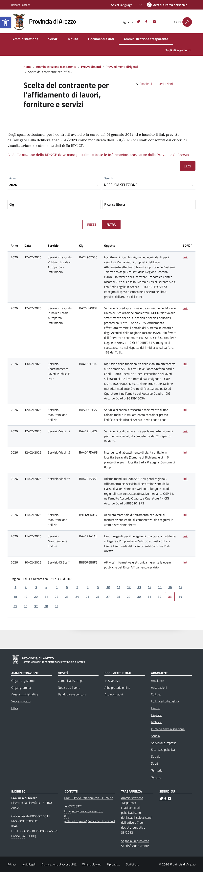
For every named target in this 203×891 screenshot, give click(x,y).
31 (149, 596)
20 (36, 596)
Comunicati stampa (70, 680)
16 (170, 587)
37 (36, 606)
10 (108, 587)
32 (159, 596)
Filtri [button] (187, 165)
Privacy (12, 864)
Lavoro (155, 708)
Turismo (156, 777)
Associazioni (159, 687)
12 (129, 587)
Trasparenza (112, 680)
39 (56, 606)
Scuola (155, 735)
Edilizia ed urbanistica (165, 701)
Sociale (155, 756)
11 (118, 587)
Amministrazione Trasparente (132, 800)
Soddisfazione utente (135, 845)
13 (139, 587)
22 (56, 596)
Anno (12, 178)
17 (180, 587)
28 (118, 596)
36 (25, 606)
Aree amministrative (24, 694)
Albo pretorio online (117, 687)
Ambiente (157, 680)
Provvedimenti (91, 66)
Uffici (14, 708)
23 (67, 596)
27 (108, 596)
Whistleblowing (91, 864)
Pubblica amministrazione (168, 729)
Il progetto (113, 864)
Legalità (156, 715)
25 (87, 596)
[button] (5, 22)
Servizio (108, 178)
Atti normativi (113, 694)
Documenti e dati (101, 39)
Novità (73, 39)
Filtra (111, 224)
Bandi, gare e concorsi (72, 694)
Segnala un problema (135, 840)
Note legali (28, 864)
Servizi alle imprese (163, 742)
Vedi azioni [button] (165, 83)
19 (25, 596)
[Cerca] (187, 22)
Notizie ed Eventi (69, 687)
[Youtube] (154, 22)
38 (46, 606)
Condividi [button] (145, 83)
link (185, 257)
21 (46, 596)
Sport (154, 763)
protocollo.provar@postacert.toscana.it (89, 821)
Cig (11, 204)
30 (139, 596)
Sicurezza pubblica (163, 749)
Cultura (156, 694)
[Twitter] (138, 22)
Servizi (53, 39)
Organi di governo (22, 680)
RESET (91, 224)
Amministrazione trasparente (146, 39)
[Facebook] (146, 22)
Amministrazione (25, 39)
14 (149, 587)
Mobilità (156, 722)
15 (160, 587)
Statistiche (132, 864)
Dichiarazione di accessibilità (58, 864)
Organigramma (21, 687)
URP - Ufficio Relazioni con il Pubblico (88, 798)
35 (15, 606)
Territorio (156, 770)
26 (98, 596)
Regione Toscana (20, 5)
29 (128, 596)
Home (27, 66)
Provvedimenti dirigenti (122, 66)
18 (15, 596)
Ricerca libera (114, 204)
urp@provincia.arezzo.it (87, 811)
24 (77, 596)
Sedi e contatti (21, 701)
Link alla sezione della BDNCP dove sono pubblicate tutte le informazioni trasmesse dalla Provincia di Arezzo (98, 154)
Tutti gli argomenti (178, 50)
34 (180, 596)
